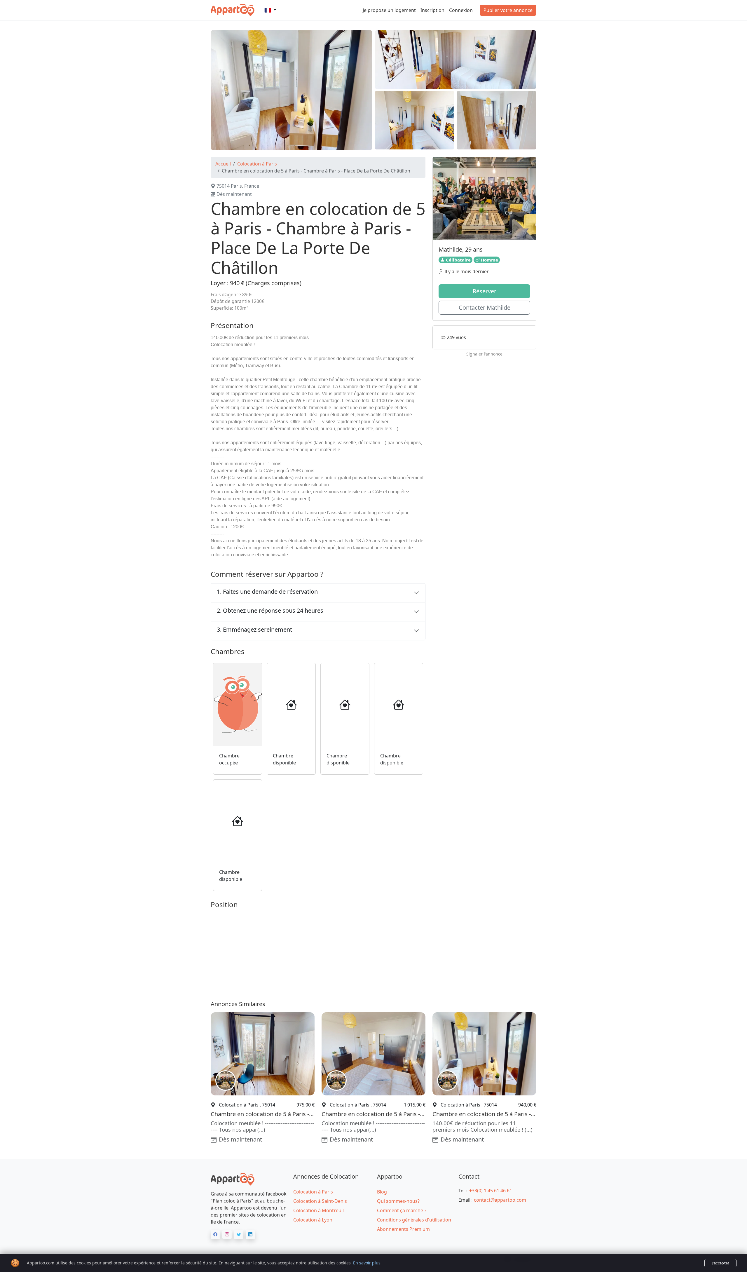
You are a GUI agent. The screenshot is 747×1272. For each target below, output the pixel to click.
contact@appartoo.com (500, 1200)
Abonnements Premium (403, 1229)
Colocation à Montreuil (318, 1210)
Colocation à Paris (257, 164)
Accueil (223, 164)
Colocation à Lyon (312, 1220)
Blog (382, 1192)
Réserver (484, 291)
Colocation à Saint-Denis (320, 1201)
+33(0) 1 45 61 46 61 (490, 1190)
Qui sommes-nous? (398, 1201)
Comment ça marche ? (401, 1210)
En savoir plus (367, 1263)
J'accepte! (720, 1263)
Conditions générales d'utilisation (414, 1220)
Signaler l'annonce (484, 354)
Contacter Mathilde (484, 307)
